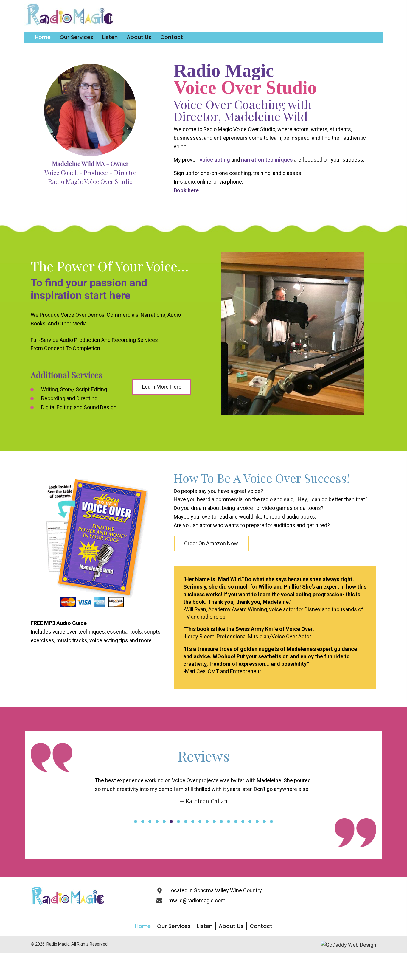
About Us (231, 943)
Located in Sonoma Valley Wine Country (215, 907)
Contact (261, 943)
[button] (161, 387)
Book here (186, 190)
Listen (204, 943)
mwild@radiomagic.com (197, 917)
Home (143, 943)
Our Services (174, 943)
